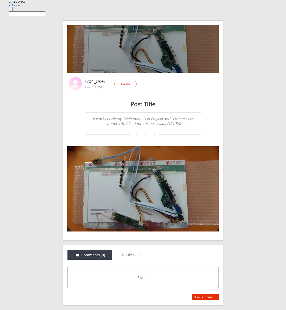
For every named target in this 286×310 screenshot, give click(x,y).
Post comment (205, 297)
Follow (125, 84)
